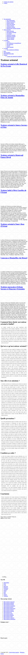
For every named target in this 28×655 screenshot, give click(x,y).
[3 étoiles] (12, 547)
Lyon (5, 585)
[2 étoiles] (12, 535)
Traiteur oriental (10, 39)
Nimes (5, 590)
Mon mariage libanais (9, 615)
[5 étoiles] (12, 570)
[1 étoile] (12, 524)
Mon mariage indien (8, 613)
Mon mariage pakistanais (9, 619)
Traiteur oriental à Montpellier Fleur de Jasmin (13, 96)
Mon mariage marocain (9, 601)
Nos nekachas (10, 44)
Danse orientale (10, 31)
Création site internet (8, 1)
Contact (5, 3)
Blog (5, 51)
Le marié (6, 48)
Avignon (6, 589)
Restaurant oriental (11, 36)
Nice (5, 593)
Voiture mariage (10, 25)
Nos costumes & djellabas (13, 49)
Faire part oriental (11, 24)
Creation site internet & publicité (14, 56)
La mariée (6, 40)
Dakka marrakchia (11, 21)
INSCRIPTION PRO (9, 53)
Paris (5, 584)
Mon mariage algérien (9, 603)
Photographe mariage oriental (13, 28)
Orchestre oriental (11, 27)
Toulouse (6, 596)
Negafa (8, 45)
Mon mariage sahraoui (9, 617)
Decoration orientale (11, 32)
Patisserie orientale (11, 35)
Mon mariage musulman (9, 605)
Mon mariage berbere (9, 609)
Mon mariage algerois (9, 611)
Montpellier (6, 582)
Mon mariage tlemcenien (9, 608)
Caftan (8, 41)
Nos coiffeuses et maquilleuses (14, 43)
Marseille (6, 586)
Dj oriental (9, 33)
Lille (5, 592)
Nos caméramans (11, 20)
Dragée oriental (10, 23)
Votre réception (7, 29)
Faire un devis (7, 52)
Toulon (5, 594)
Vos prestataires (7, 19)
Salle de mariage (10, 37)
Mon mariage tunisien (9, 604)
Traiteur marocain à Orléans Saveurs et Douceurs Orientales (13, 288)
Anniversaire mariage (14, 652)
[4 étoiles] (12, 558)
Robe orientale (10, 47)
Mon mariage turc (8, 612)
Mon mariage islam (8, 616)
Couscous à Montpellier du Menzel (14, 258)
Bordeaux (6, 588)
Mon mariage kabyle (8, 607)
